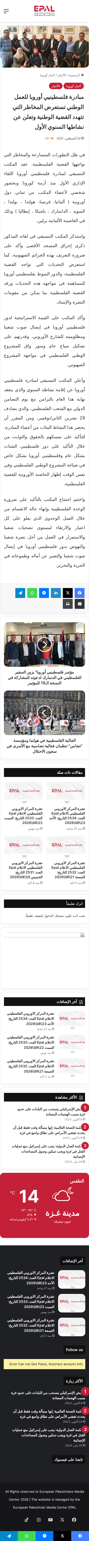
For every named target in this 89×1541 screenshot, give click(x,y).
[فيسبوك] (80, 593)
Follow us (74, 1349)
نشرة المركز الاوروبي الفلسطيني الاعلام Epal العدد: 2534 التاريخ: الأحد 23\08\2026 (30, 1018)
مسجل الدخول (54, 916)
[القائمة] (6, 12)
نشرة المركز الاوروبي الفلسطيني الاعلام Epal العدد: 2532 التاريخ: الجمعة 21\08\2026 (30, 1066)
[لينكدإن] (56, 593)
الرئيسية (74, 75)
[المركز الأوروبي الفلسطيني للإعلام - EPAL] (44, 10)
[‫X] (68, 593)
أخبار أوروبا (47, 75)
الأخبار (62, 75)
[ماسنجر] (44, 593)
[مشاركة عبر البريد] (80, 604)
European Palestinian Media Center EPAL (44, 1507)
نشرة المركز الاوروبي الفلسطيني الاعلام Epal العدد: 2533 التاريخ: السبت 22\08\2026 (30, 1042)
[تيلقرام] (20, 593)
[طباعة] (68, 604)
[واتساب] (32, 593)
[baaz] (15, 1520)
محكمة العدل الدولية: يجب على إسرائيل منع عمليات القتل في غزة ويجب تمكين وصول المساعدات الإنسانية (48, 1151)
